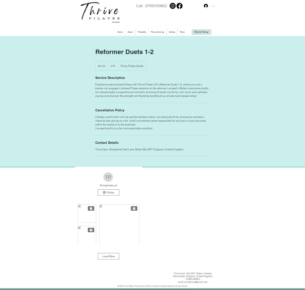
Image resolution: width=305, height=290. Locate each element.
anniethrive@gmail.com (196, 281)
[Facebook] (179, 6)
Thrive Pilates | (129, 286)
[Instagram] (173, 6)
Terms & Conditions (153, 286)
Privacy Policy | (140, 286)
